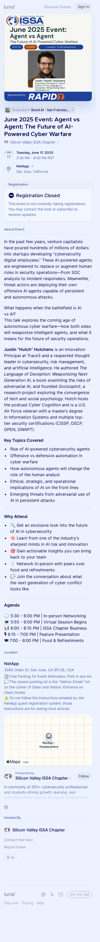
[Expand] (48, 797)
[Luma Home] (9, 6)
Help (40, 903)
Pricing (27, 903)
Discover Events (57, 7)
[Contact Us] (60, 894)
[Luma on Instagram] (43, 894)
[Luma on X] (52, 894)
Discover (11, 903)
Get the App (79, 894)
